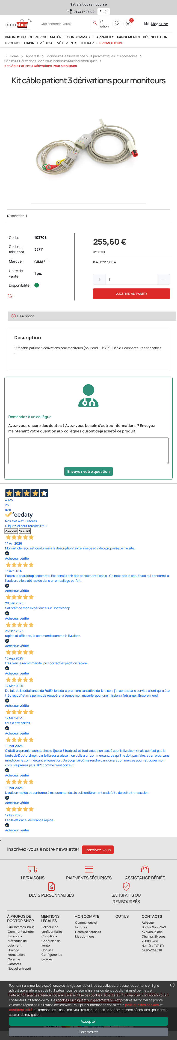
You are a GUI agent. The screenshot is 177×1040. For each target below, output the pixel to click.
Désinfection (155, 37)
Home (11, 56)
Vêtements (67, 43)
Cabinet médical (39, 43)
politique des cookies (142, 1005)
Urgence (13, 43)
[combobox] (100, 11)
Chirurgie (38, 37)
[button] (108, 11)
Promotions (110, 43)
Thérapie (88, 43)
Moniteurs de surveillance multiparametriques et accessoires (92, 56)
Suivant (24, 531)
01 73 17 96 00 (84, 11)
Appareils (105, 37)
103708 (40, 237)
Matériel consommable (72, 37)
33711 (39, 249)
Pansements (128, 37)
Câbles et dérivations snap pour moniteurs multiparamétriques (50, 61)
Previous (11, 531)
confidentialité (20, 1009)
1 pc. (38, 273)
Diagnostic (15, 37)
